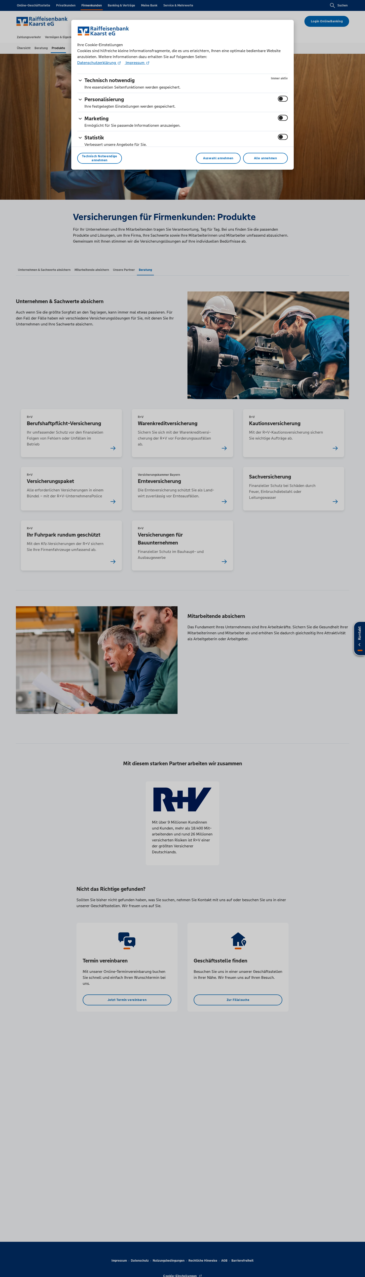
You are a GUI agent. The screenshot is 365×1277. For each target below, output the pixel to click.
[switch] (283, 99)
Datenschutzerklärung (97, 62)
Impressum (135, 62)
